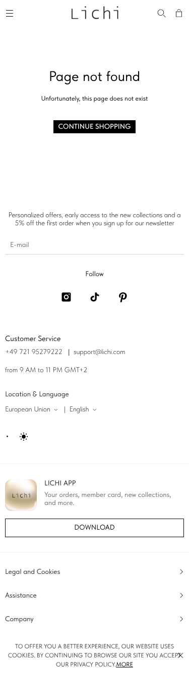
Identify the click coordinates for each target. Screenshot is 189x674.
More (124, 664)
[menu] (11, 12)
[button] (180, 655)
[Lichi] (95, 12)
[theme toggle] (18, 437)
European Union (27, 409)
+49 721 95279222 (33, 352)
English (79, 409)
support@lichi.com (99, 352)
